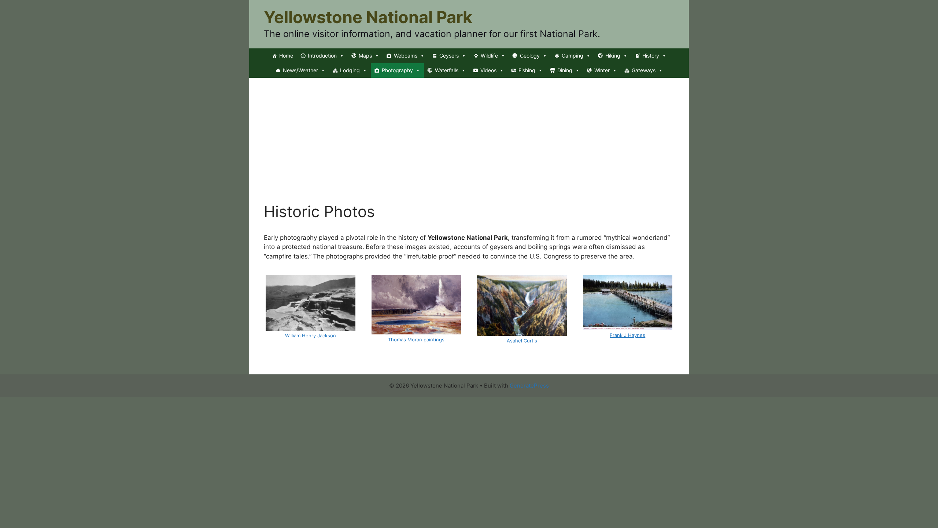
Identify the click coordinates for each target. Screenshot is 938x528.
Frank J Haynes (627, 335)
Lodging (350, 70)
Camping (572, 55)
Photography (397, 70)
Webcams (405, 55)
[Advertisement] (469, 147)
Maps (365, 55)
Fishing (526, 70)
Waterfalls (446, 70)
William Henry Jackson (310, 335)
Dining (564, 70)
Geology (530, 55)
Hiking (612, 55)
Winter (602, 70)
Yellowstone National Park (368, 17)
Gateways (644, 70)
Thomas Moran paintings (416, 339)
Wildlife (489, 55)
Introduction (322, 55)
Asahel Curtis (522, 341)
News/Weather (300, 70)
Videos (488, 70)
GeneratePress (529, 385)
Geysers (449, 55)
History (650, 55)
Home (286, 55)
